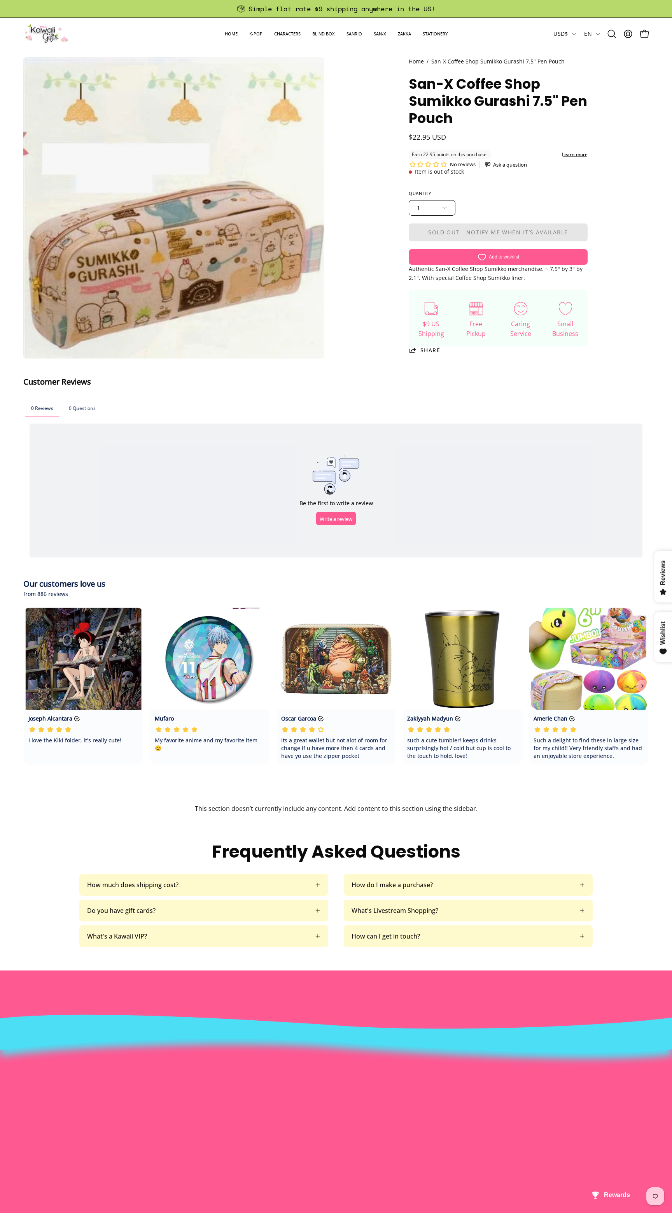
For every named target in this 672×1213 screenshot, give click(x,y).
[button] (255, 33)
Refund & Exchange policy (221, 1083)
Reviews (323, 1122)
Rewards (196, 1071)
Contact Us (328, 1071)
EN (588, 33)
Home (416, 61)
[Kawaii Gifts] (46, 34)
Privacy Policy (203, 1122)
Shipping (325, 1083)
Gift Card (325, 1096)
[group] (336, 9)
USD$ (560, 33)
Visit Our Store (333, 1058)
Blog (318, 1109)
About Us (197, 1058)
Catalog (195, 1096)
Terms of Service (208, 1109)
